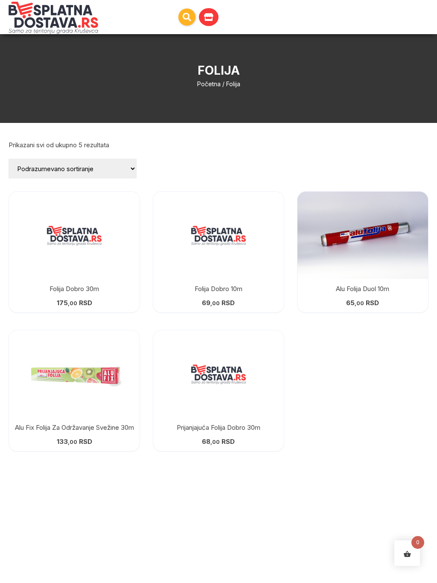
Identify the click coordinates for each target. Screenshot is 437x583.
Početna (209, 83)
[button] (186, 17)
